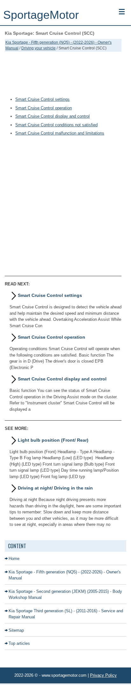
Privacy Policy (103, 675)
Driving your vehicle (38, 48)
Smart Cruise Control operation (43, 108)
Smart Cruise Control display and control (52, 116)
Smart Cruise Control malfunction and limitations (59, 133)
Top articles (19, 643)
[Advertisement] (63, 74)
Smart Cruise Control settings (42, 99)
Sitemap (16, 630)
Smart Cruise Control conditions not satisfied (56, 124)
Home (14, 558)
